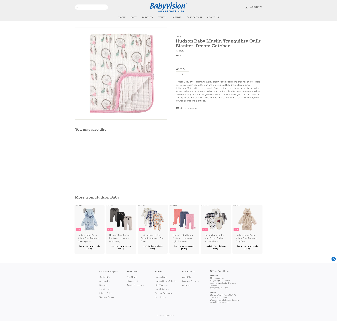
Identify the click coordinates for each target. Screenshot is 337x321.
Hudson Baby (107, 197)
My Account (132, 281)
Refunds (103, 285)
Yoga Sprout (160, 297)
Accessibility (104, 281)
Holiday (176, 17)
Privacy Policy (105, 293)
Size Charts (132, 277)
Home (122, 17)
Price (178, 55)
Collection (194, 17)
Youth (162, 17)
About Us (213, 17)
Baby (134, 17)
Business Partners (190, 281)
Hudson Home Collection (166, 281)
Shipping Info (105, 289)
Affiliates (186, 285)
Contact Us (104, 277)
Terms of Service (106, 297)
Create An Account (135, 285)
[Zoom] (121, 73)
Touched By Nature (163, 293)
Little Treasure (161, 285)
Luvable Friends (162, 289)
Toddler (147, 17)
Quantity (180, 68)
